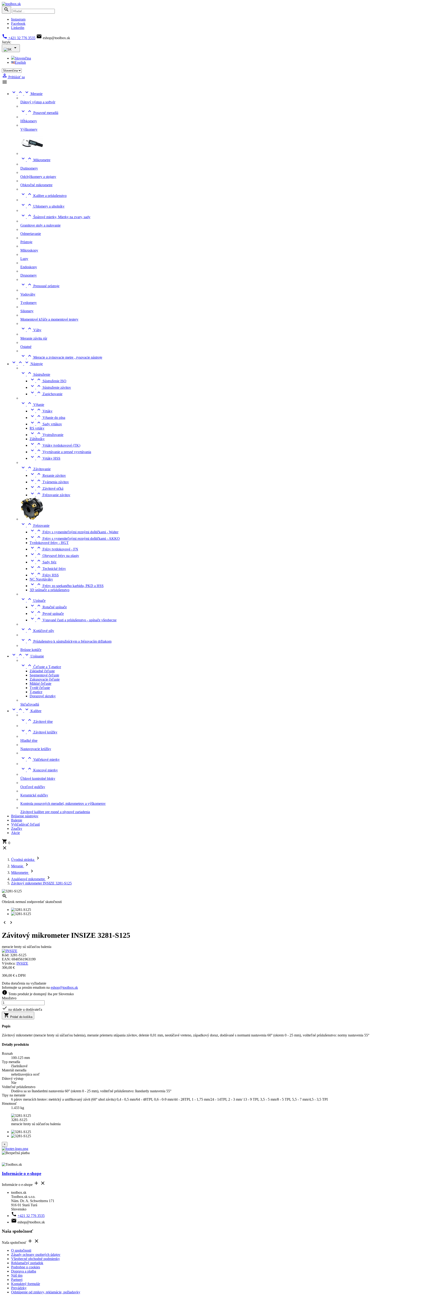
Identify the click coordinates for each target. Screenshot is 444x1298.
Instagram (18, 19)
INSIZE (22, 963)
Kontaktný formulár (25, 1284)
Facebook (18, 23)
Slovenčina (23, 58)
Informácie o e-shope (21, 1173)
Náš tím (16, 1275)
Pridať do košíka (18, 1015)
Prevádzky (19, 1288)
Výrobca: (9, 963)
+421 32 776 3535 (18, 38)
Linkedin (17, 28)
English (20, 62)
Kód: (6, 955)
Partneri (16, 1280)
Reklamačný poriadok (27, 1263)
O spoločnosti (21, 1250)
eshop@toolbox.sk (64, 987)
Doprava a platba (23, 1271)
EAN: (7, 959)
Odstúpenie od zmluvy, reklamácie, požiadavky (45, 1292)
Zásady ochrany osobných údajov (35, 1255)
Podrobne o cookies (25, 1267)
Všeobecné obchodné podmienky (35, 1259)
